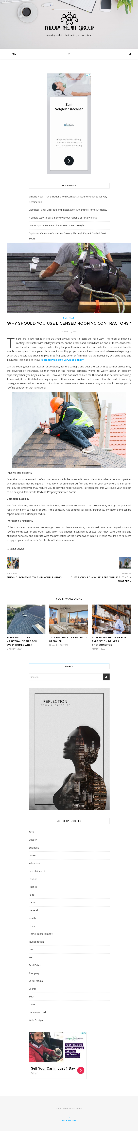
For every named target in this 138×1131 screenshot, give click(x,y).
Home (32, 926)
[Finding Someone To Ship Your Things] (13, 563)
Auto (31, 832)
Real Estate (35, 965)
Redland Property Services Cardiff (62, 359)
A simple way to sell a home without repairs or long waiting (63, 217)
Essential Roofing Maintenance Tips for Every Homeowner (22, 641)
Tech (31, 996)
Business (69, 317)
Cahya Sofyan (17, 548)
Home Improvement (41, 933)
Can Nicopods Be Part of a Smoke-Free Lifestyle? (57, 225)
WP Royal (77, 1108)
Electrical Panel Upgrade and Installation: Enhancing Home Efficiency (68, 209)
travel (32, 1004)
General (33, 910)
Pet (31, 957)
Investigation (36, 941)
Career (33, 855)
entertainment (37, 871)
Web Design (36, 1020)
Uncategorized (37, 1012)
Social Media (36, 980)
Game (32, 902)
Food (31, 894)
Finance (33, 886)
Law (31, 949)
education (34, 863)
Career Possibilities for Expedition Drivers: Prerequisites (109, 641)
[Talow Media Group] (69, 21)
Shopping (34, 973)
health (32, 918)
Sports (32, 988)
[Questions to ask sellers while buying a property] (125, 563)
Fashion (33, 879)
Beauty (33, 839)
